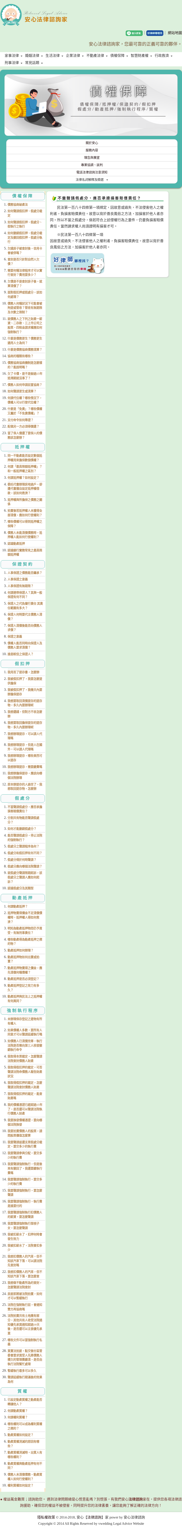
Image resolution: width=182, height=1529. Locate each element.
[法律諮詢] (34, 6)
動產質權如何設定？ (21, 1435)
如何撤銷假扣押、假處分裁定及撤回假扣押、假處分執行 (25, 237)
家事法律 (12, 55)
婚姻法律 (32, 55)
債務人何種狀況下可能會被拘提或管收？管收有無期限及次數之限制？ (25, 308)
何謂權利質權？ (18, 1417)
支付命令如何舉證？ (21, 420)
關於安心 (92, 143)
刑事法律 (12, 63)
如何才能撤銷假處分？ (22, 828)
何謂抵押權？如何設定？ (23, 477)
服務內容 (92, 150)
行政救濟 (162, 55)
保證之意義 (15, 636)
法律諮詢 (94, 1517)
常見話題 (32, 63)
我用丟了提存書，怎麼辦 (23, 672)
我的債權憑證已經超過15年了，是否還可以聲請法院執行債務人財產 (25, 1109)
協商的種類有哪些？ (21, 356)
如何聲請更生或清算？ (22, 391)
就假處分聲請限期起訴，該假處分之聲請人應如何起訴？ (25, 877)
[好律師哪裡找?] (77, 263)
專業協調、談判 (92, 165)
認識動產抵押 (16, 543)
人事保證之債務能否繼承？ (25, 572)
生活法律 (53, 55)
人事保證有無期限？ (21, 586)
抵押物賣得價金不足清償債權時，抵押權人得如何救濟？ (25, 917)
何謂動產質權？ (18, 1410)
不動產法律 (95, 55)
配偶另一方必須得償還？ (23, 426)
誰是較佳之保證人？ (21, 654)
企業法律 (73, 55)
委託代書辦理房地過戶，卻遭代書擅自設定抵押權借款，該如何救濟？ (25, 489)
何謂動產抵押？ (18, 906)
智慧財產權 (139, 55)
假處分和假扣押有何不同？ (25, 853)
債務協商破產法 (18, 204)
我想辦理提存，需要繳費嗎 (25, 767)
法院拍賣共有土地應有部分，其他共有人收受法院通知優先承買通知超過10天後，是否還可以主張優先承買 (25, 1324)
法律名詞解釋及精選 (90, 179)
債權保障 (117, 55)
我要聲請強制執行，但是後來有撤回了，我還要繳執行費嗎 (25, 1168)
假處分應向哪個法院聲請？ (25, 866)
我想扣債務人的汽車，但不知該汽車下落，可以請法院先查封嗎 (25, 1261)
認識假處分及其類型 (21, 888)
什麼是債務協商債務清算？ (25, 349)
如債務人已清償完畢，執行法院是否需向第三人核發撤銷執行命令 (25, 1045)
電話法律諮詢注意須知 (91, 172)
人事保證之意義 (18, 579)
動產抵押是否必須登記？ (23, 979)
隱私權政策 (46, 1517)
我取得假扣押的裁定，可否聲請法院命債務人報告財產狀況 (25, 1072)
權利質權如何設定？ (21, 1485)
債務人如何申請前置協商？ (25, 384)
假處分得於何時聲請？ (22, 859)
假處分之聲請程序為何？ (23, 846)
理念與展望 (92, 157)
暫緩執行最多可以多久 (22, 1370)
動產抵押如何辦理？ (21, 950)
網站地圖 (175, 33)
